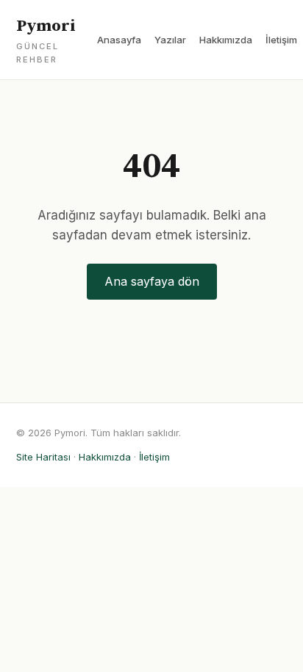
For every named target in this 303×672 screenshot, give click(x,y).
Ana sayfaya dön (151, 281)
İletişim (281, 40)
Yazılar (170, 40)
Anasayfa (119, 40)
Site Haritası (43, 457)
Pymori (45, 40)
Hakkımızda (225, 40)
